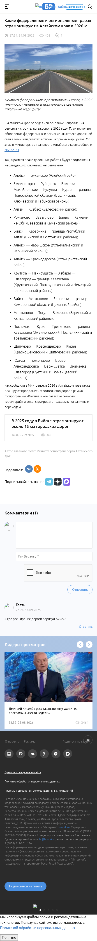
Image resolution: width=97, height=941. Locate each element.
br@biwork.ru (47, 839)
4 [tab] (52, 910)
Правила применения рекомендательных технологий (39, 790)
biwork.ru (64, 827)
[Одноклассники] (37, 469)
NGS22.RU (12, 150)
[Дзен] (57, 482)
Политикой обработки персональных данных (37, 928)
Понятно (9, 937)
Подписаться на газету (25, 886)
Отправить (80, 589)
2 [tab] (44, 910)
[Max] (66, 482)
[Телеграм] (48, 482)
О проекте (12, 741)
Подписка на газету (76, 741)
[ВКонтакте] (29, 469)
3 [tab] (48, 910)
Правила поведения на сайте (23, 772)
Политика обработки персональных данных (32, 781)
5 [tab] (57, 910)
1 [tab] (40, 910)
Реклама (29, 741)
